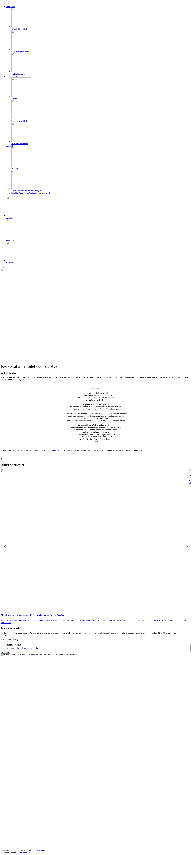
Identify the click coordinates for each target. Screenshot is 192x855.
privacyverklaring (31, 648)
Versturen (5, 652)
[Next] (187, 546)
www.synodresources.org (54, 450)
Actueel (9, 146)
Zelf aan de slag (12, 76)
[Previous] (5, 546)
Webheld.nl (26, 853)
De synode (10, 6)
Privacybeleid (39, 850)
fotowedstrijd (94, 450)
